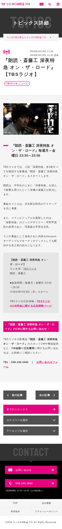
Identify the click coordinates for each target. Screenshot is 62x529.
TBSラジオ (30, 268)
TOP (15, 503)
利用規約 (15, 511)
